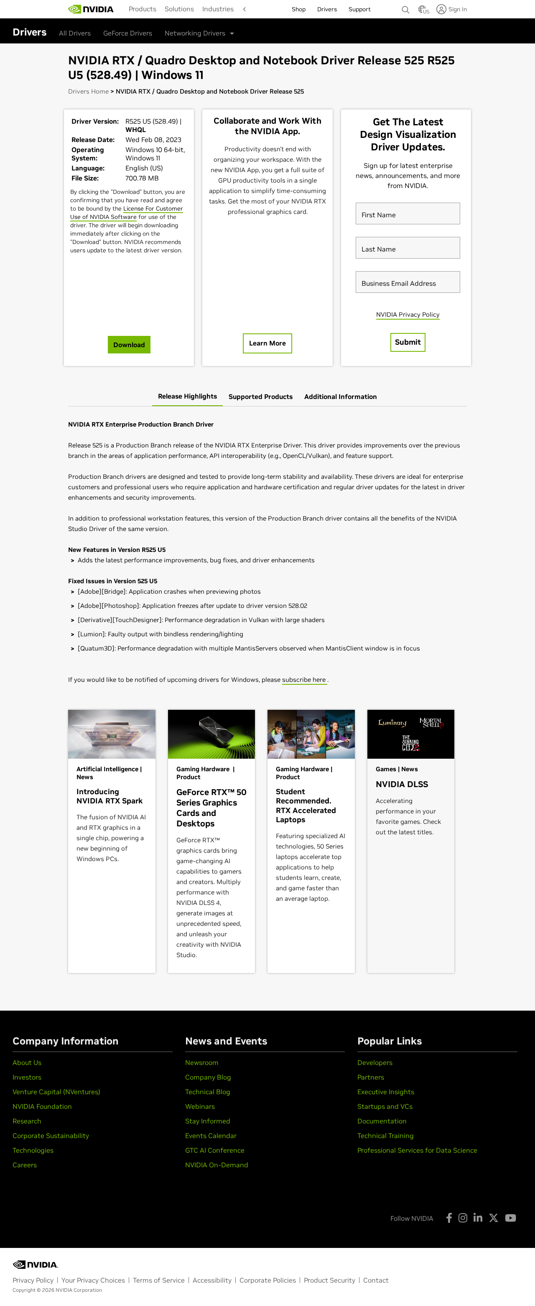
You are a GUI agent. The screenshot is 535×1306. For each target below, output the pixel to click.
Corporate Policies (267, 1280)
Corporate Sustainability (51, 1135)
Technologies (33, 1150)
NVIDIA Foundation (42, 1106)
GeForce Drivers (127, 33)
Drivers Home (88, 91)
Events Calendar (211, 1135)
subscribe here (304, 679)
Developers (374, 1062)
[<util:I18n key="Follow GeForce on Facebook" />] (449, 1218)
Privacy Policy (33, 1280)
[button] (422, 12)
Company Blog (208, 1077)
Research (27, 1121)
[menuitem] (142, 9)
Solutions (179, 9)
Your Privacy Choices (93, 1280)
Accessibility (212, 1280)
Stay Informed (207, 1121)
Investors (27, 1077)
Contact (376, 1280)
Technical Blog (207, 1091)
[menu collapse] (242, 9)
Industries (218, 9)
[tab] (187, 396)
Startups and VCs (385, 1106)
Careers (25, 1165)
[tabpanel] (267, 552)
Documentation (382, 1121)
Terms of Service (159, 1280)
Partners (370, 1077)
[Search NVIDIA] (406, 7)
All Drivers (75, 33)
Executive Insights (385, 1091)
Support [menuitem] (360, 9)
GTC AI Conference (215, 1150)
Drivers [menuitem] (327, 9)
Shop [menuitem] (299, 9)
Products (142, 9)
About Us (27, 1062)
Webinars (200, 1106)
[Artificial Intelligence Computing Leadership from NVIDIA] (91, 9)
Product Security (329, 1280)
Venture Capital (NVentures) (56, 1091)
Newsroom (202, 1062)
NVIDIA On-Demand (216, 1165)
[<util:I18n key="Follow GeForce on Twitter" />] (494, 1218)
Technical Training (385, 1135)
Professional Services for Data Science (417, 1150)
